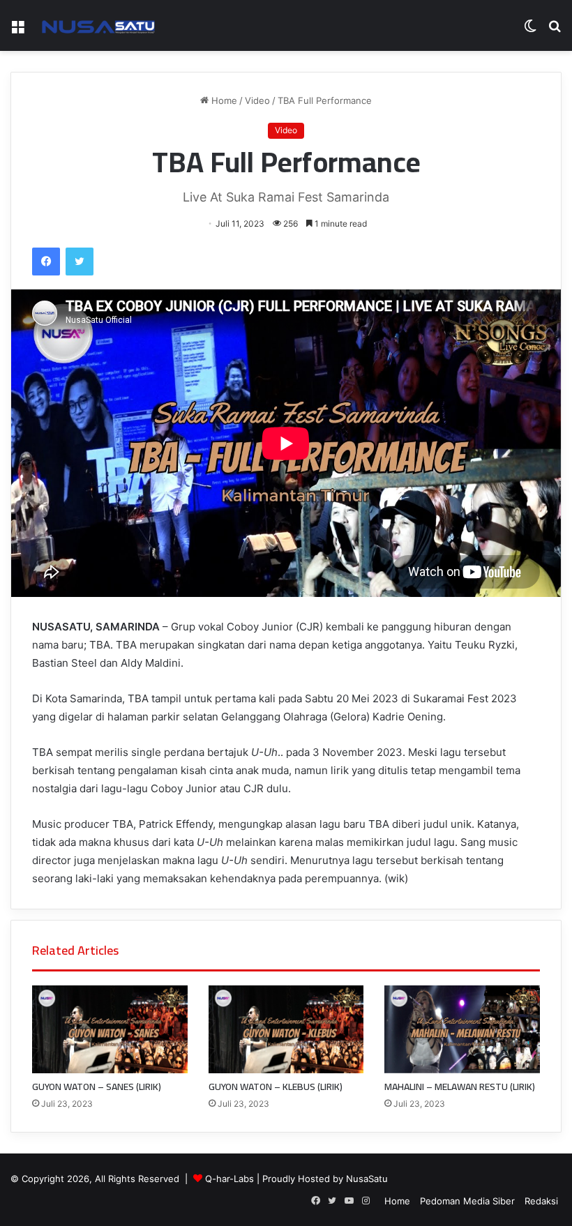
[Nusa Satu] (101, 25)
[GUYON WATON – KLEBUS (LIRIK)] (286, 1029)
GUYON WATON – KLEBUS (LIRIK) (276, 1086)
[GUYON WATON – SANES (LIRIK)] (110, 1029)
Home (223, 100)
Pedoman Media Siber (467, 1200)
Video (257, 100)
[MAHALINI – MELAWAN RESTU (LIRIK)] (462, 1029)
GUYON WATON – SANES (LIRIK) (96, 1086)
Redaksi (541, 1200)
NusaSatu (367, 1178)
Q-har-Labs (229, 1178)
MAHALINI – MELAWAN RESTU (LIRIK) (459, 1086)
